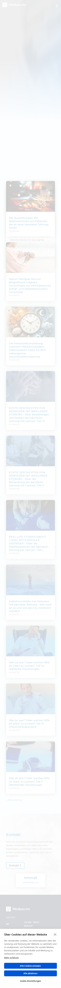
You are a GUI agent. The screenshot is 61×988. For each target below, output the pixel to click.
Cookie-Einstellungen (30, 981)
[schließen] (55, 934)
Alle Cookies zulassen (30, 966)
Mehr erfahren (11, 957)
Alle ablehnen (30, 973)
